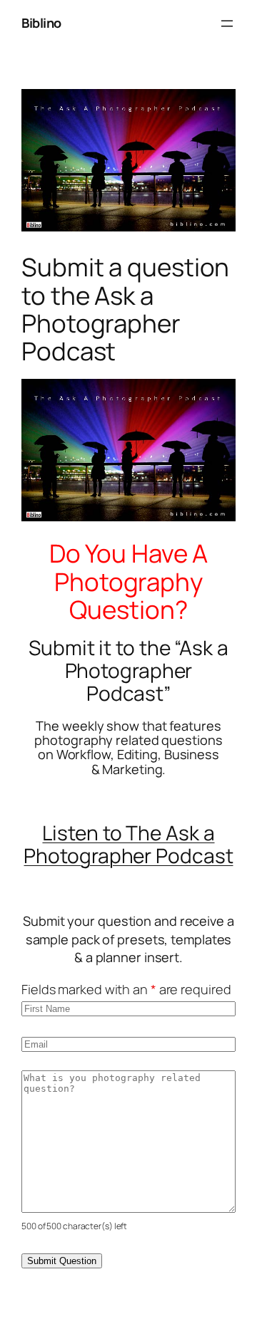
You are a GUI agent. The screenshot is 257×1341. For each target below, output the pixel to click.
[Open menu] (227, 23)
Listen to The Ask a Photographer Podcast (128, 844)
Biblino (41, 22)
